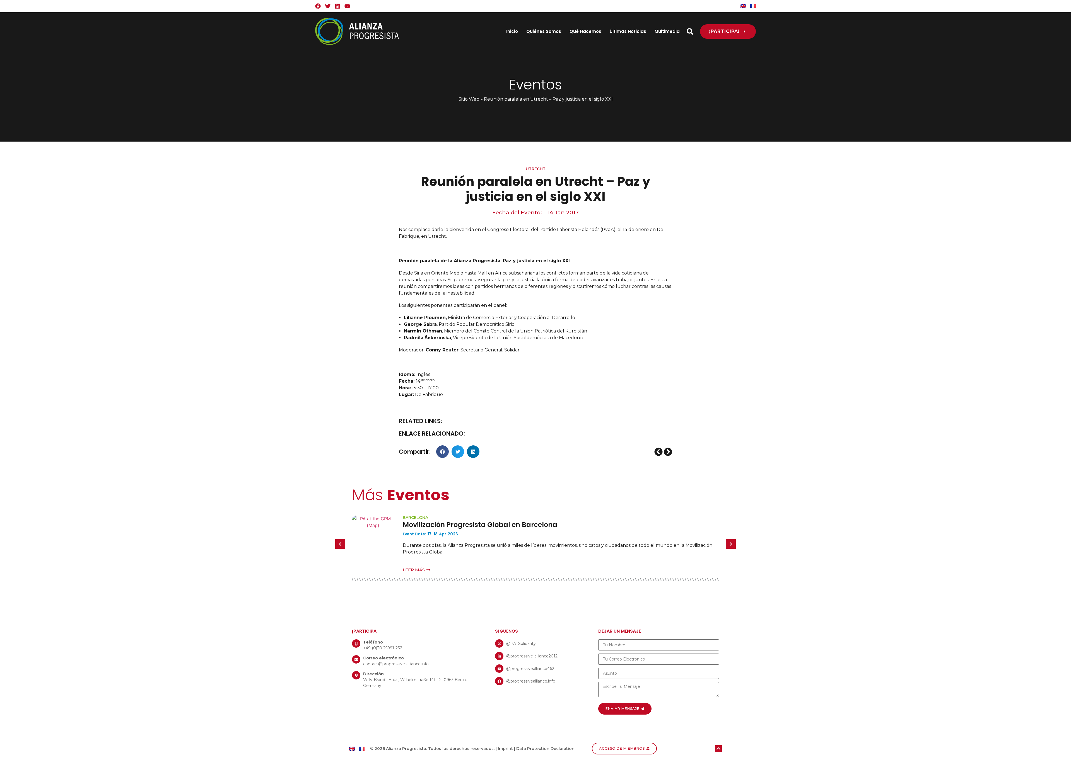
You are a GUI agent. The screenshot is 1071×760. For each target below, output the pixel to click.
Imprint (505, 748)
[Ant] (658, 452)
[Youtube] (347, 6)
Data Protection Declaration (545, 748)
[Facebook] (318, 6)
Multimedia (667, 31)
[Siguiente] (667, 452)
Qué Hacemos (585, 31)
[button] (689, 31)
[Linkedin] (337, 6)
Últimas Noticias (628, 31)
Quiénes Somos (543, 31)
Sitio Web (469, 99)
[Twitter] (328, 6)
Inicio (512, 31)
